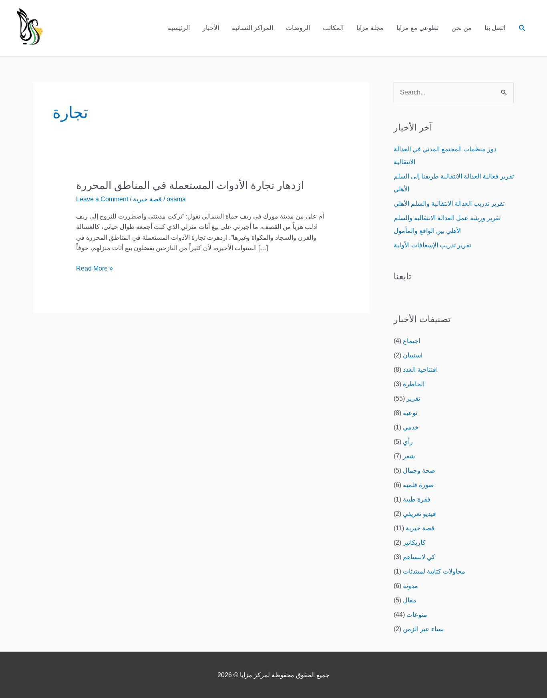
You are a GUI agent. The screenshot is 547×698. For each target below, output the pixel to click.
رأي (408, 441)
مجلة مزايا (370, 27)
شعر (409, 456)
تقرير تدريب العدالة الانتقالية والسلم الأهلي (449, 203)
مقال (409, 600)
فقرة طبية (416, 499)
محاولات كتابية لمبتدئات (434, 571)
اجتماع (411, 340)
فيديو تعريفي (419, 513)
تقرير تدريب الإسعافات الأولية (432, 245)
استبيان (412, 355)
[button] (522, 28)
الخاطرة (413, 384)
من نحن (461, 27)
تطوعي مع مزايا (417, 27)
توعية (410, 412)
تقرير (413, 398)
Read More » (94, 267)
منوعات (416, 614)
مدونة (410, 585)
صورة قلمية (418, 484)
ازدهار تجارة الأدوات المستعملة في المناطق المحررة (190, 185)
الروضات (298, 27)
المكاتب (333, 27)
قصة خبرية (147, 199)
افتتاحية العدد (420, 369)
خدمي (411, 427)
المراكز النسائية (252, 27)
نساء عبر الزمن (423, 629)
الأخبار (211, 27)
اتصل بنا (495, 27)
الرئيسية (179, 27)
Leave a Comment (102, 199)
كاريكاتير (414, 542)
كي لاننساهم (419, 557)
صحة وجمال (419, 470)
